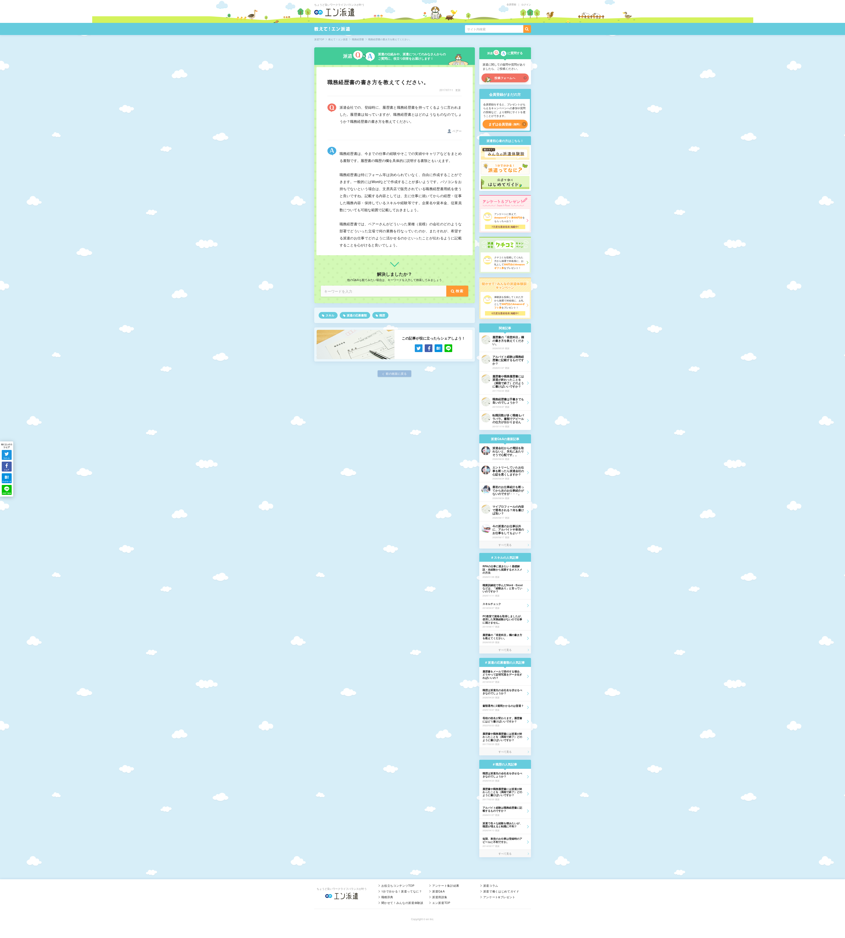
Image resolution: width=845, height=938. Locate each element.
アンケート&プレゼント (499, 897)
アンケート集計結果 (445, 885)
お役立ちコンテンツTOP (398, 885)
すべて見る (505, 545)
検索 (459, 290)
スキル (330, 315)
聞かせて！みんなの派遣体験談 (402, 903)
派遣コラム (490, 885)
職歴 (382, 315)
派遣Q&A (438, 891)
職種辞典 (387, 897)
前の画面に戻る (396, 373)
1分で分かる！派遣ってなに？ (401, 891)
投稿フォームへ (505, 78)
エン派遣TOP (441, 903)
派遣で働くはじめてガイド (501, 891)
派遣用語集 (439, 897)
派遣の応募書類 (357, 315)
